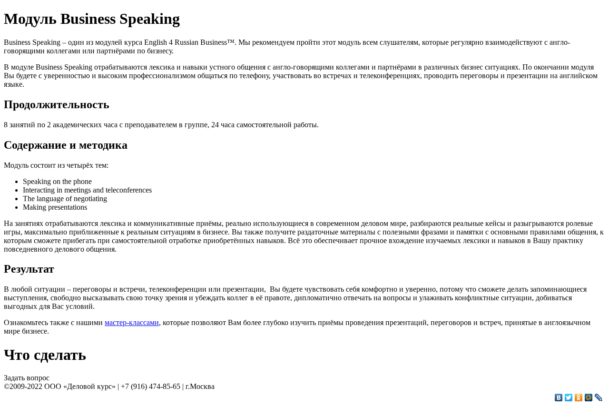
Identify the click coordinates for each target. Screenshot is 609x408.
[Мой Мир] (589, 397)
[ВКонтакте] (559, 397)
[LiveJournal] (599, 397)
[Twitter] (569, 397)
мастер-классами (132, 322)
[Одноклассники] (579, 397)
